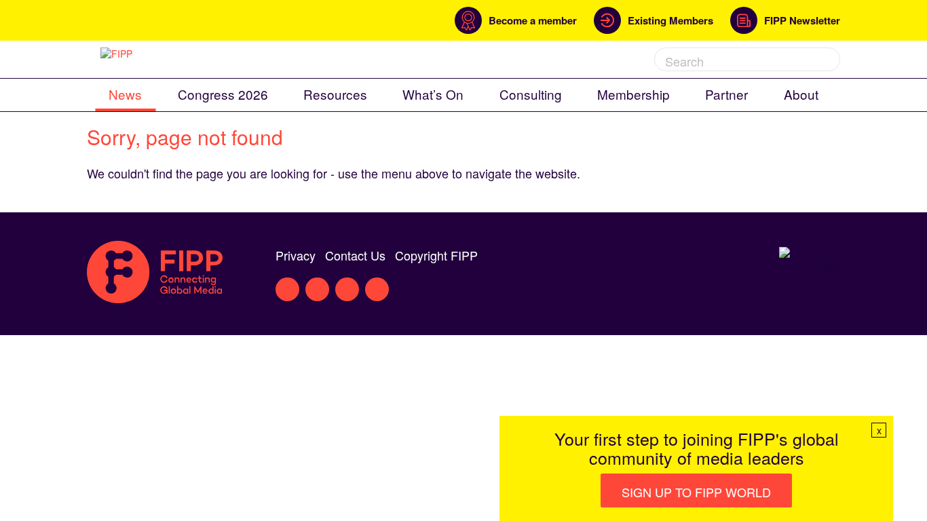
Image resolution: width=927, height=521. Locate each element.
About (801, 94)
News (125, 94)
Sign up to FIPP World (696, 492)
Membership (633, 94)
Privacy (296, 255)
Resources (335, 94)
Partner (726, 94)
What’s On (432, 94)
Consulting (530, 94)
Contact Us (355, 255)
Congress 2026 (223, 94)
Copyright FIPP (436, 255)
